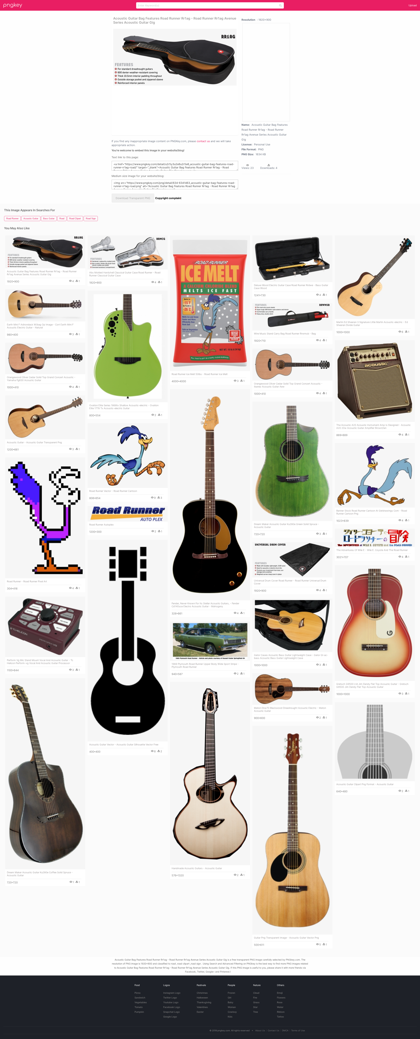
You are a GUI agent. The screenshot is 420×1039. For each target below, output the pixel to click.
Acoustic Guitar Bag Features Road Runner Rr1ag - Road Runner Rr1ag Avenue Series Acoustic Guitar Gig (42, 273)
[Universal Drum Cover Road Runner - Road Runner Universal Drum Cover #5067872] (292, 560)
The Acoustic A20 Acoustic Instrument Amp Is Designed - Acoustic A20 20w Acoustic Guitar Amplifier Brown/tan (373, 426)
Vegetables (141, 1002)
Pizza (137, 992)
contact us (203, 141)
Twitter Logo (170, 997)
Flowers (281, 997)
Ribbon (280, 1011)
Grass (256, 1002)
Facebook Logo (171, 1007)
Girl (229, 997)
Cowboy (232, 1011)
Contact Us (273, 1030)
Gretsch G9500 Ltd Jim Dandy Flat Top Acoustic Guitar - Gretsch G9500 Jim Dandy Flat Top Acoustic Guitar (372, 685)
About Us (260, 1030)
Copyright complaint (168, 198)
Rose (279, 1002)
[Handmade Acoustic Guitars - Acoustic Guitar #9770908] (210, 773)
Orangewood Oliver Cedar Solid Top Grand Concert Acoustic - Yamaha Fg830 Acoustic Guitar (41, 379)
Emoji (280, 992)
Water (280, 1007)
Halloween (202, 997)
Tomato (139, 1007)
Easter (200, 1011)
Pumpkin (139, 1011)
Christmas (202, 992)
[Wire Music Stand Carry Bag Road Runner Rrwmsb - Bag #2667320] (292, 317)
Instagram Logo (171, 992)
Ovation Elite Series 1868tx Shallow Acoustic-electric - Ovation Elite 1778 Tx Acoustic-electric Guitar (123, 407)
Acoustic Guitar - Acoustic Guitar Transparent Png (34, 442)
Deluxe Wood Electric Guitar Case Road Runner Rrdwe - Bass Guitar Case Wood (291, 286)
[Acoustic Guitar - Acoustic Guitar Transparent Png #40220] (45, 417)
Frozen (231, 992)
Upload (413, 5)
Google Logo (170, 1016)
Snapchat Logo (171, 1011)
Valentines (202, 1007)
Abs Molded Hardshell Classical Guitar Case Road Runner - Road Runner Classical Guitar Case (124, 274)
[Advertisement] (175, 110)
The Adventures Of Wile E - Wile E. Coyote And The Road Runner (372, 550)
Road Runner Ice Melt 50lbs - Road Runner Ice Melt (200, 374)
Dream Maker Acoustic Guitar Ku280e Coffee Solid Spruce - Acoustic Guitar (40, 874)
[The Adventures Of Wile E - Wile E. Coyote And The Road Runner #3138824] (375, 538)
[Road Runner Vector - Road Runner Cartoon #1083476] (128, 455)
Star (255, 1007)
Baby (230, 1002)
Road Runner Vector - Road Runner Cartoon (113, 491)
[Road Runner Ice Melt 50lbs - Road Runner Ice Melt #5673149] (210, 303)
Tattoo (280, 1016)
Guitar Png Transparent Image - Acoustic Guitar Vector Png (286, 937)
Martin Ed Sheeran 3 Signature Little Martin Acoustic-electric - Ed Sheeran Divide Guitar (372, 323)
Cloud (256, 992)
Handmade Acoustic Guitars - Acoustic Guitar (197, 868)
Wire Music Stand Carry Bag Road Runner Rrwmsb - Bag (285, 333)
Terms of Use (298, 1030)
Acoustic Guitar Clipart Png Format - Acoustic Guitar (365, 784)
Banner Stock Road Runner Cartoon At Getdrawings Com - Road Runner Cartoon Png (371, 512)
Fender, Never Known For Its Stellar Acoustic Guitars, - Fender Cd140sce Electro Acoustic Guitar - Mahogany (205, 605)
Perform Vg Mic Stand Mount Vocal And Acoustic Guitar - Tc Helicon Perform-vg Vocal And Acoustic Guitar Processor (40, 661)
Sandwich (140, 997)
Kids (230, 1016)
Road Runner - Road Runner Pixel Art (27, 581)
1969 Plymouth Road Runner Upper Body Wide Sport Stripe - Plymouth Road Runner (205, 665)
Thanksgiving (204, 1002)
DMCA (285, 1030)
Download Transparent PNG (133, 198)
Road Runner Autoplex (101, 524)
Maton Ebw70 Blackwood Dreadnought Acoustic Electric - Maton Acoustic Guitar (290, 709)
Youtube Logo (170, 1002)
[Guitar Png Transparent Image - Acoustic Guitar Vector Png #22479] (292, 830)
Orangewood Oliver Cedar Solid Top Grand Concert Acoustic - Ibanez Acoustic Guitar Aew (288, 385)
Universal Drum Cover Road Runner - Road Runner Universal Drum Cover (290, 582)
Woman (232, 1007)
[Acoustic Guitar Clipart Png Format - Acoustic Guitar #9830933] (375, 741)
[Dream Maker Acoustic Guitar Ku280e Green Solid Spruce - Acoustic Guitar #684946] (292, 461)
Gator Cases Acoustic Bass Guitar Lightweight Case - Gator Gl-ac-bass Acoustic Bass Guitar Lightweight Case (291, 656)
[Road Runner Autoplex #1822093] (128, 514)
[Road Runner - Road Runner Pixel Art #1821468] (45, 517)
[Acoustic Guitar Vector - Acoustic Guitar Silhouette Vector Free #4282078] (128, 640)
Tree (255, 1011)
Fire (255, 997)
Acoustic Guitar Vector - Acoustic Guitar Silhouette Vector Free (123, 744)
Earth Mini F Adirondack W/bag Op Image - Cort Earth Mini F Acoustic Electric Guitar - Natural (40, 326)
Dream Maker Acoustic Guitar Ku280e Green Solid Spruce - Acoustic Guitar (286, 525)
